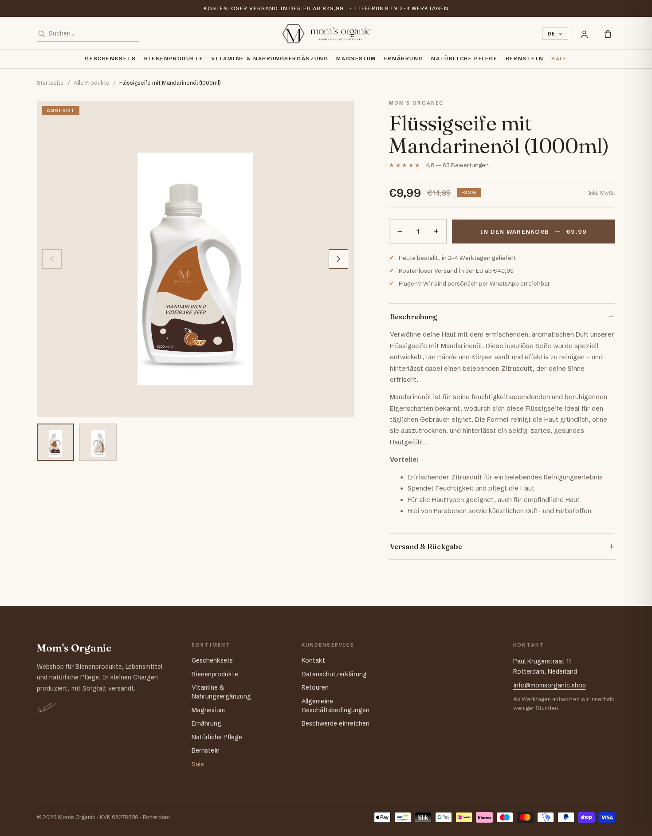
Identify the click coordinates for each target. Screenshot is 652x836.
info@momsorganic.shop (549, 685)
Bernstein (525, 58)
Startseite (50, 83)
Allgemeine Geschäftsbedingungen (335, 705)
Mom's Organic (74, 648)
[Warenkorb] (608, 34)
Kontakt (313, 660)
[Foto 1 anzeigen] (55, 442)
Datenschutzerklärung (334, 674)
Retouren (315, 687)
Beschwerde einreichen (335, 723)
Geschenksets (110, 58)
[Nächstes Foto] (338, 259)
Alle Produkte (92, 83)
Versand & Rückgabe (426, 546)
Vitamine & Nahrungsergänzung (269, 58)
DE (551, 34)
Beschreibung (413, 316)
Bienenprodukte (174, 58)
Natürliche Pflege (464, 58)
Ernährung (404, 58)
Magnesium (356, 58)
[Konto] (584, 34)
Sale (559, 58)
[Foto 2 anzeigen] (98, 442)
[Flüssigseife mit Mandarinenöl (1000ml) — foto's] (195, 259)
